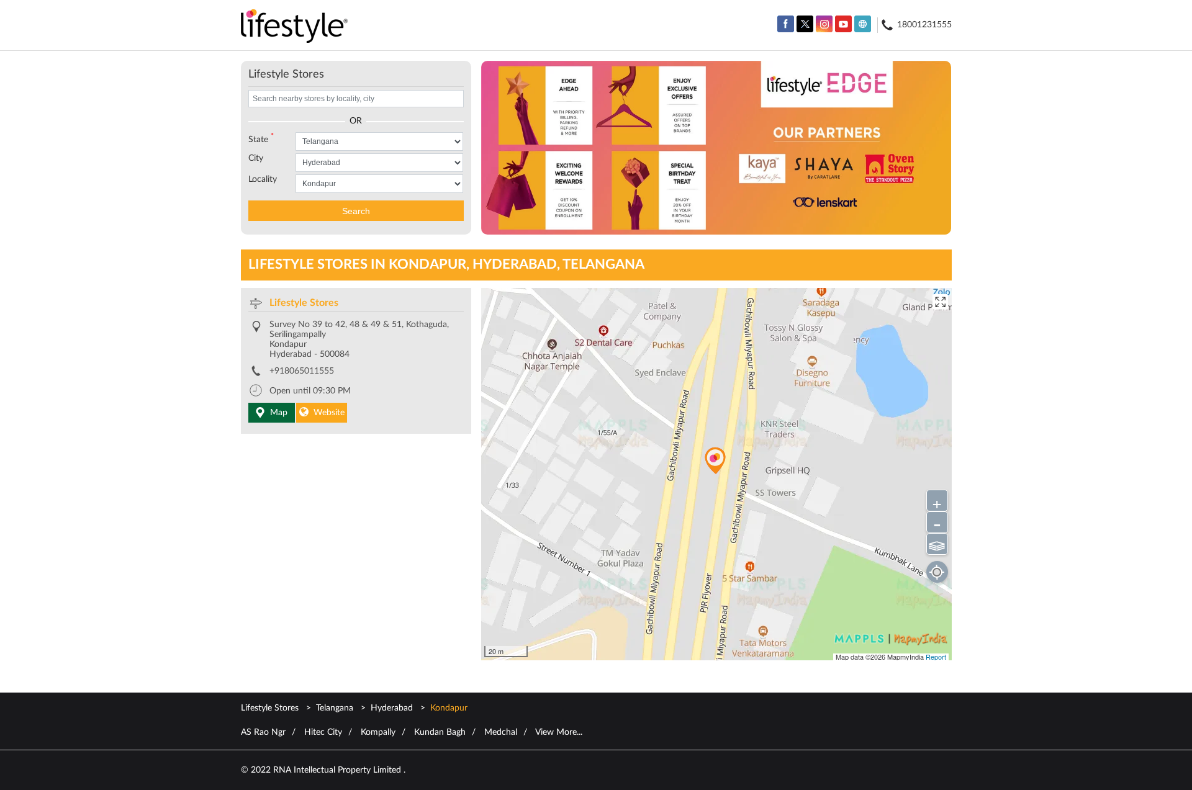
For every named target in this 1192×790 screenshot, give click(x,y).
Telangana (334, 708)
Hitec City (323, 732)
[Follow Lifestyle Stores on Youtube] (843, 24)
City (255, 158)
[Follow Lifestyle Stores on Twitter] (805, 24)
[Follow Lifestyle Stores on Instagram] (824, 24)
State (261, 138)
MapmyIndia (906, 657)
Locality (262, 179)
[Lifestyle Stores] (294, 27)
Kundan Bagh (440, 732)
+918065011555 (301, 371)
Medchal (500, 732)
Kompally (378, 732)
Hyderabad (392, 708)
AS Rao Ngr (263, 732)
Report (936, 657)
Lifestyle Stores (303, 303)
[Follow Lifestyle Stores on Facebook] (785, 24)
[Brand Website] (862, 24)
